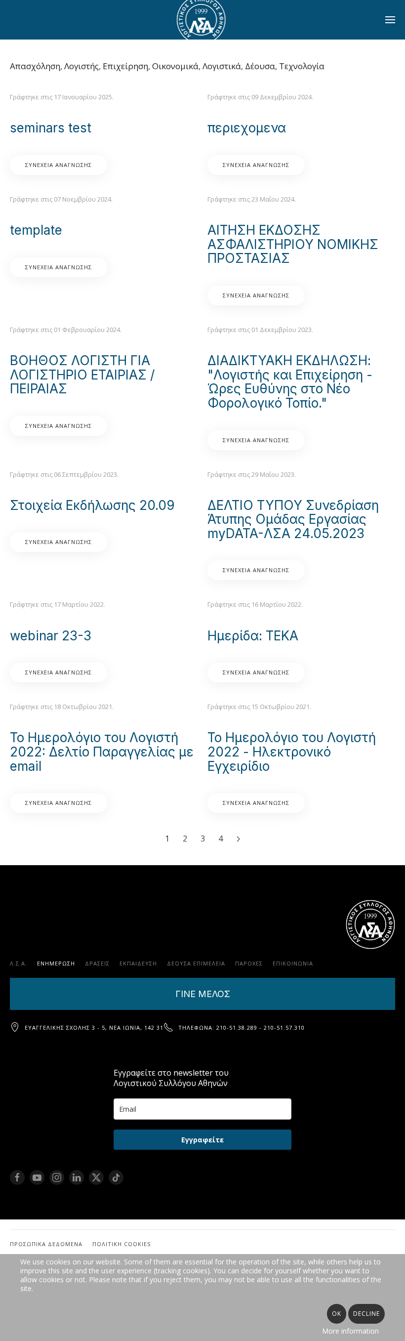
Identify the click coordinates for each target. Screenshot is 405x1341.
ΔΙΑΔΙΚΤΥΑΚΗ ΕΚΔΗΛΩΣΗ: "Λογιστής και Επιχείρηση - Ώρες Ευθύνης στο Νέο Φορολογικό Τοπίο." (289, 382)
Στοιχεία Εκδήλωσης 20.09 (92, 505)
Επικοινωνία (293, 963)
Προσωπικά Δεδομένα (46, 1244)
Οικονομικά (175, 66)
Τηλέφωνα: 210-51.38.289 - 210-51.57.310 (241, 1027)
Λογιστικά (221, 66)
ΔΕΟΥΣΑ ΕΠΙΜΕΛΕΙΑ (196, 963)
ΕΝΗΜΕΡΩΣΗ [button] (56, 963)
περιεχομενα (246, 127)
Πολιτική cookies (121, 1244)
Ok (336, 1313)
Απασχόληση (35, 66)
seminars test (50, 127)
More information (350, 1331)
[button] (390, 20)
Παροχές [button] (249, 963)
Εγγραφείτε (202, 1139)
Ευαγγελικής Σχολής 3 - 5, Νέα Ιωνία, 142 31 (94, 1027)
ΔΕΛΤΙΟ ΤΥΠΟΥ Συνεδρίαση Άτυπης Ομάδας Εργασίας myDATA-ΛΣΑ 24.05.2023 (293, 519)
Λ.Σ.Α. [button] (18, 963)
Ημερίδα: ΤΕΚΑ (252, 635)
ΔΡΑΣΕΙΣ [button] (97, 963)
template (36, 230)
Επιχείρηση (125, 66)
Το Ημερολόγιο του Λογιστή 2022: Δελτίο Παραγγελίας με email (102, 751)
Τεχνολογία (301, 66)
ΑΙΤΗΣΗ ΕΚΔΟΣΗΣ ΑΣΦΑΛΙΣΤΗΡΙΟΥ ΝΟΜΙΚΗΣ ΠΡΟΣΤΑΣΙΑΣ (292, 244)
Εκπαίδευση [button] (138, 963)
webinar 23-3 (50, 635)
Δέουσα (260, 66)
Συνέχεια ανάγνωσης (58, 164)
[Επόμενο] (238, 839)
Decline (366, 1313)
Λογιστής (81, 66)
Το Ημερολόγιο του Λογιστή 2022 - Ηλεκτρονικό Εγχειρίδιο (291, 751)
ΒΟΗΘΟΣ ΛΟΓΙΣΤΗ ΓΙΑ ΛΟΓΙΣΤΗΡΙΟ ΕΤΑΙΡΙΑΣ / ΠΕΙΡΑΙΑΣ (82, 374)
